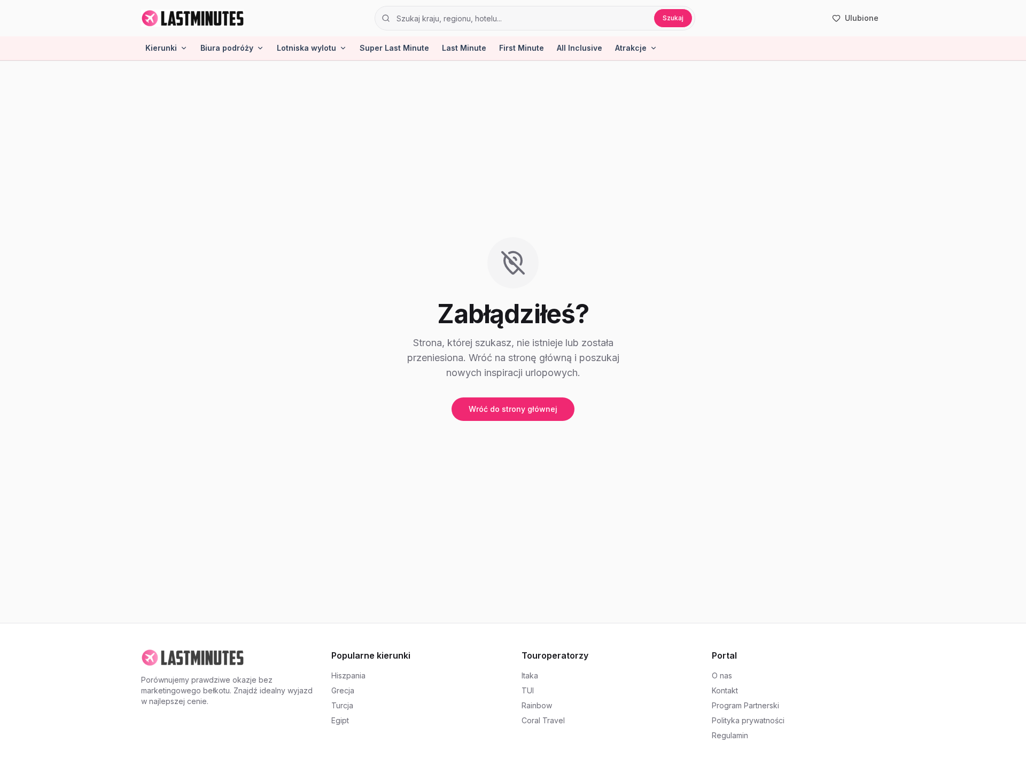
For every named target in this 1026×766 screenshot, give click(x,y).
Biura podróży (226, 47)
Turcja (342, 705)
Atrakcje (631, 47)
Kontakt (725, 690)
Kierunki (161, 47)
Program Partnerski (745, 705)
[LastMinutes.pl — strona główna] (192, 18)
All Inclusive (579, 47)
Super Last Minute (394, 47)
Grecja (342, 690)
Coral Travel (543, 720)
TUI (528, 690)
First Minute (521, 47)
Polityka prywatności (748, 720)
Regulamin (730, 735)
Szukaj (673, 18)
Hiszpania (348, 675)
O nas (722, 675)
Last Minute (464, 47)
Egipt (340, 720)
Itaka (530, 675)
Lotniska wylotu (306, 47)
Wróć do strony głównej (513, 408)
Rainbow (537, 705)
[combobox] (522, 18)
